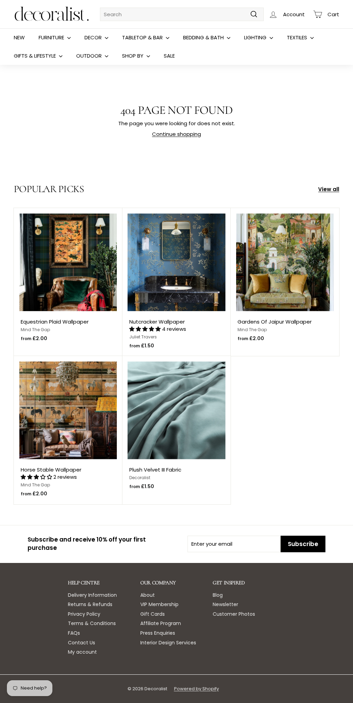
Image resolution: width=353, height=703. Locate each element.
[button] (145, 329)
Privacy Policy (84, 614)
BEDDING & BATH (204, 37)
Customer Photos (234, 614)
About (147, 595)
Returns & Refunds (90, 604)
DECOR (93, 37)
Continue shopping (176, 134)
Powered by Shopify (196, 688)
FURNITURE (52, 37)
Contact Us (81, 642)
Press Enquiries (157, 633)
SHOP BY (133, 55)
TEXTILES (298, 37)
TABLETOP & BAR (143, 37)
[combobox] (182, 14)
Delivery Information (92, 595)
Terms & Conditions (92, 623)
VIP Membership (159, 604)
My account (82, 651)
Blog (218, 595)
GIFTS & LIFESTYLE (35, 55)
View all (328, 189)
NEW (19, 37)
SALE (169, 55)
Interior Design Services (168, 642)
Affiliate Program (160, 623)
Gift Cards (152, 614)
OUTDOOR (89, 55)
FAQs (74, 633)
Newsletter (225, 604)
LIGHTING (256, 37)
